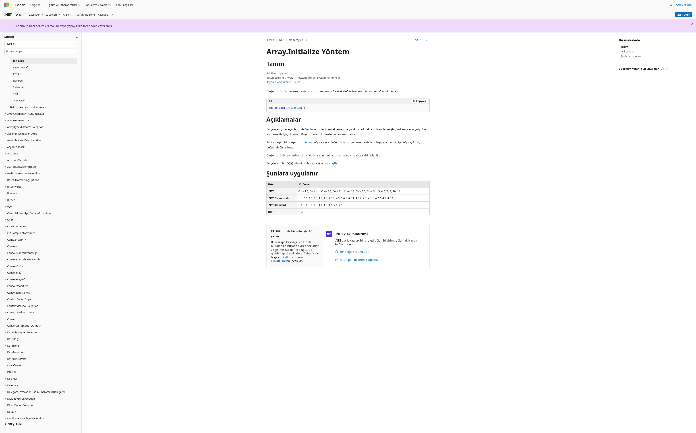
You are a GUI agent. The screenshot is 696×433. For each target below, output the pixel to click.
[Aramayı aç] (671, 5)
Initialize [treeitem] (18, 60)
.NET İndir (683, 14)
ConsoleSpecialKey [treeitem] (18, 292)
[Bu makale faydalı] (662, 69)
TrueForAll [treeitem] (19, 100)
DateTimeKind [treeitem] (15, 352)
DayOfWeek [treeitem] (14, 365)
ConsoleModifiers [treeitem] (17, 286)
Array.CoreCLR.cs (287, 82)
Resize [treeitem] (17, 74)
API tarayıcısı (296, 40)
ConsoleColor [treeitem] (15, 266)
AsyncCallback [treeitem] (15, 147)
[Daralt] (77, 37)
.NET (281, 40)
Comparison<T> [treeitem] (16, 239)
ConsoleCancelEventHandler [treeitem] (24, 259)
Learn (270, 40)
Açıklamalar (628, 51)
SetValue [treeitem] (18, 87)
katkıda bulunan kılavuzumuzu (288, 259)
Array (368, 91)
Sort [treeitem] (15, 94)
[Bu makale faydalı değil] (667, 69)
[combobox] (40, 44)
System (283, 73)
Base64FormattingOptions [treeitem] (23, 180)
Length (332, 163)
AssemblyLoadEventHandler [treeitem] (24, 140)
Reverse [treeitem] (18, 80)
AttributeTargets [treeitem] (17, 160)
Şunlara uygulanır (632, 56)
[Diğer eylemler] (426, 40)
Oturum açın (684, 4)
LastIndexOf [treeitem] (20, 67)
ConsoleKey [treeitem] (14, 272)
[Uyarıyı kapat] (692, 24)
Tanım (624, 46)
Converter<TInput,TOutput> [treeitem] (24, 325)
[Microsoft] (6, 5)
